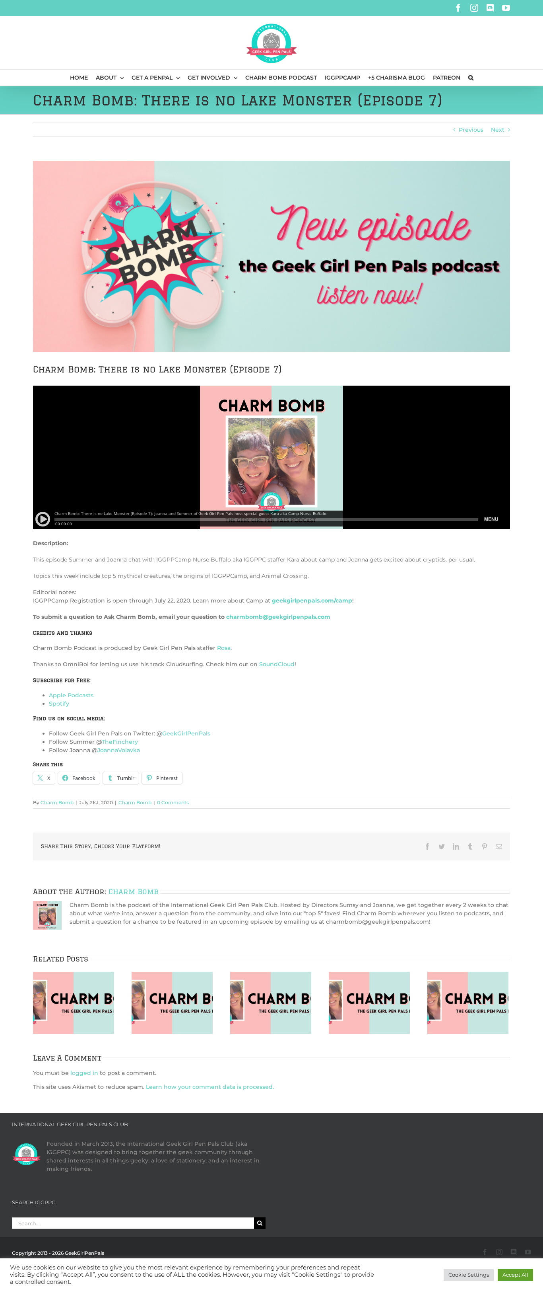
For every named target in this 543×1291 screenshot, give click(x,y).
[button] (470, 78)
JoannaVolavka (118, 750)
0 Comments (173, 802)
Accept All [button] (515, 1274)
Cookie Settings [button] (468, 1274)
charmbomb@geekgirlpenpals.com (278, 616)
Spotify (59, 703)
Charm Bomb (57, 802)
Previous (471, 129)
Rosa (224, 647)
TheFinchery (120, 741)
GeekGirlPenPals (186, 733)
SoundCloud (277, 664)
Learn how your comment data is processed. (210, 1086)
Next (497, 129)
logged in (84, 1072)
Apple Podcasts (71, 695)
